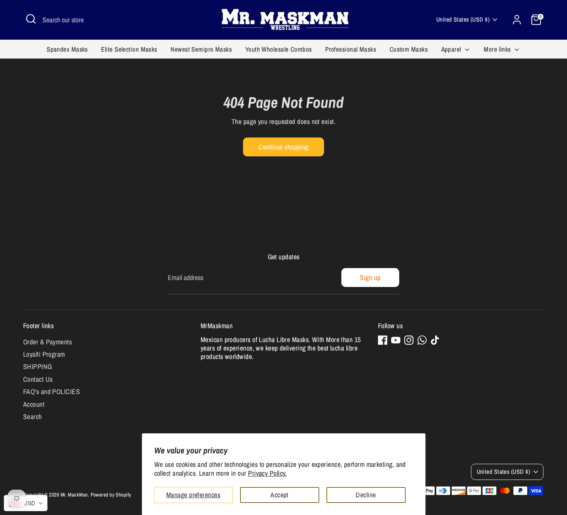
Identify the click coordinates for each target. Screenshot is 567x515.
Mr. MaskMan (74, 494)
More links (498, 49)
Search (32, 416)
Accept (279, 495)
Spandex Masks (67, 49)
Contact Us (38, 379)
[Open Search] (31, 19)
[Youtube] (395, 340)
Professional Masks (350, 49)
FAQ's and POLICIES (51, 391)
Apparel (452, 49)
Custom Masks (409, 49)
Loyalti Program (44, 354)
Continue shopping (283, 147)
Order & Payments (47, 342)
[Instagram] (408, 340)
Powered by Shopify (111, 494)
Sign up (370, 277)
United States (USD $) (462, 19)
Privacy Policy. (267, 473)
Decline (366, 495)
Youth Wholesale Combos (278, 49)
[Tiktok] (435, 340)
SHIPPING (37, 366)
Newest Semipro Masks (201, 49)
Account (33, 404)
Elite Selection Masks (129, 49)
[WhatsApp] (422, 340)
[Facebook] (382, 340)
